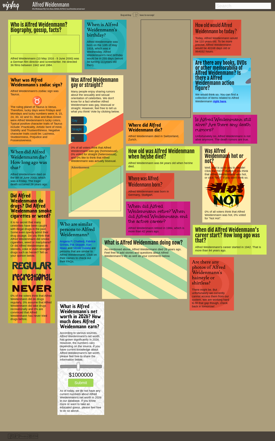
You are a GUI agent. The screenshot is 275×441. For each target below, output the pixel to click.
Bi (73, 138)
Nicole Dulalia (82, 248)
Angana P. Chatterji (72, 241)
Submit (80, 382)
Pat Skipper (77, 244)
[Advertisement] (166, 68)
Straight (76, 129)
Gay (74, 120)
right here (219, 101)
